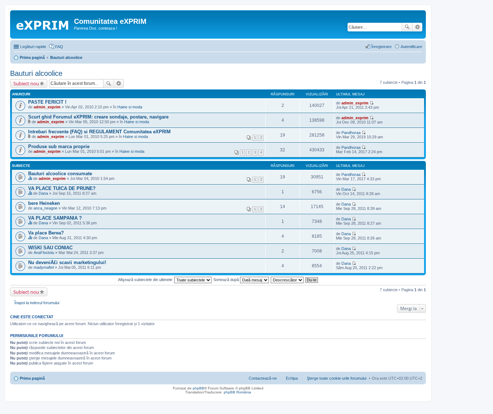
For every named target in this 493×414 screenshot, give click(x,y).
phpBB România (237, 392)
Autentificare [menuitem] (411, 46)
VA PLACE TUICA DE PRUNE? (62, 188)
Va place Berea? (46, 233)
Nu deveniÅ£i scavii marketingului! (67, 262)
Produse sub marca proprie (59, 146)
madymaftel (44, 267)
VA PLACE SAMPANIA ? (55, 218)
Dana (43, 193)
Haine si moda (129, 107)
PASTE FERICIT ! (47, 102)
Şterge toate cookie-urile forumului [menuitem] (336, 378)
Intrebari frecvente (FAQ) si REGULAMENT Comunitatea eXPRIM (99, 131)
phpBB (198, 388)
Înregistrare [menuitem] (381, 46)
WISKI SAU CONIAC (50, 247)
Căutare (407, 27)
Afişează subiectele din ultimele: (146, 279)
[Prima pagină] (43, 23)
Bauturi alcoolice (36, 73)
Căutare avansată (417, 27)
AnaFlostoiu (44, 252)
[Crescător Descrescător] (287, 279)
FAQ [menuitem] (59, 46)
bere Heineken (44, 203)
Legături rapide (33, 46)
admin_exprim (47, 107)
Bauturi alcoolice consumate (60, 173)
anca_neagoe (45, 208)
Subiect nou (26, 83)
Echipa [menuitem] (292, 378)
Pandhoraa (351, 132)
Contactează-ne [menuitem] (263, 378)
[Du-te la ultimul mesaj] (372, 103)
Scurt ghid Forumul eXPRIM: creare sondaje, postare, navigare (98, 117)
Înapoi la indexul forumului (36, 303)
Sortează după (226, 279)
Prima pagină (32, 378)
